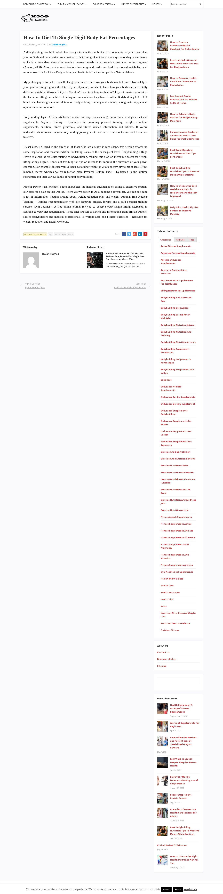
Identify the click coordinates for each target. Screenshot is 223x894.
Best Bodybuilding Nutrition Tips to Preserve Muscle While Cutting (184, 171)
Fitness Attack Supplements (176, 516)
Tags (192, 239)
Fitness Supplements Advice (176, 523)
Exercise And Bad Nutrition (175, 451)
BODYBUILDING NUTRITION (36, 4)
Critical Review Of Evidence (172, 845)
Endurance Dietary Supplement (178, 403)
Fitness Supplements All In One (178, 537)
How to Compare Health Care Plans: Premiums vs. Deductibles (183, 81)
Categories (165, 239)
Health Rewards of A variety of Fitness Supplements (181, 708)
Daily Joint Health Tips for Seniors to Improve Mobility (184, 211)
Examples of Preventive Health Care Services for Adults (183, 813)
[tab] (165, 239)
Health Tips (167, 599)
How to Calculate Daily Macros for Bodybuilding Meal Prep (184, 117)
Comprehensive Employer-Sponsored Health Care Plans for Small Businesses (184, 135)
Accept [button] (166, 889)
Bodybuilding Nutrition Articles (178, 342)
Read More (190, 889)
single (70, 234)
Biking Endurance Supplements (178, 290)
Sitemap (161, 665)
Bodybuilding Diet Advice (35, 234)
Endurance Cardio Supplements (178, 396)
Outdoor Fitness (170, 630)
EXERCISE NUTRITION (103, 4)
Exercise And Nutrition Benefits (178, 458)
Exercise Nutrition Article (175, 510)
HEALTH (156, 4)
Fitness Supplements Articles (177, 565)
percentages (60, 234)
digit (50, 234)
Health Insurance (170, 592)
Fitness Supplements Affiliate (177, 530)
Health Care (167, 585)
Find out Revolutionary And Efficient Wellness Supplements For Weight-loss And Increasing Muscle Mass (125, 256)
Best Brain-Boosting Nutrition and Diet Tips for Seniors (183, 153)
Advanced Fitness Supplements (178, 252)
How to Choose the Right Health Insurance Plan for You (184, 860)
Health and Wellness (172, 578)
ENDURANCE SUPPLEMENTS (71, 4)
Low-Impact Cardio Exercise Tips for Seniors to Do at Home (183, 99)
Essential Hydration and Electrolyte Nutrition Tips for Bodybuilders (184, 63)
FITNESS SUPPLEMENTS (132, 4)
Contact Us (163, 652)
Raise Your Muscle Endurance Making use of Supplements (184, 780)
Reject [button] (178, 889)
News (164, 606)
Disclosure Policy (166, 659)
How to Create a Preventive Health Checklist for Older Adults (184, 45)
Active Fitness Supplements (176, 246)
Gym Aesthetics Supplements (177, 571)
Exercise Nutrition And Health (177, 472)
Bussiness (166, 379)
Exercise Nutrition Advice (174, 465)
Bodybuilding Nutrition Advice (177, 324)
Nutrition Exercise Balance (175, 623)
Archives (180, 239)
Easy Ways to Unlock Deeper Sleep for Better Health (183, 762)
